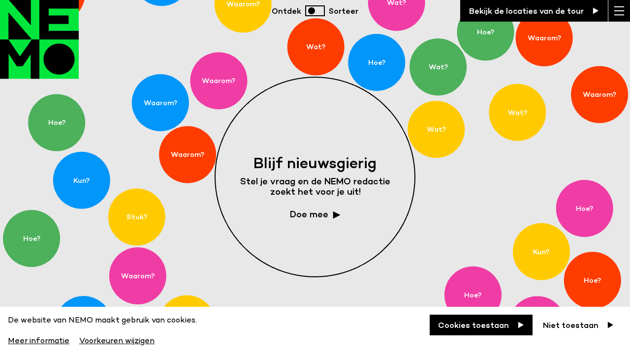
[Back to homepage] (39, 49)
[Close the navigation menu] (619, 11)
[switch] (315, 11)
